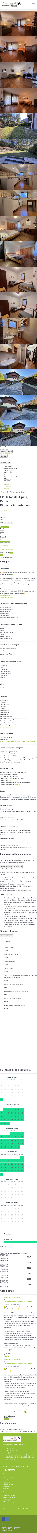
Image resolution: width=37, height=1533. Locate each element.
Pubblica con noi (8, 1484)
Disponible (8, 1239)
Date (1, 522)
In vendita (6, 1480)
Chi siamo (6, 1486)
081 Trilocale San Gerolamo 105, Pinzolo (18, 1363)
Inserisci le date (5, 542)
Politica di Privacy (8, 1502)
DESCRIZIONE (6, 463)
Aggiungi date (4, 527)
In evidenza (6, 1482)
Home (4, 1474)
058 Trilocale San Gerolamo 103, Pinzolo (18, 1301)
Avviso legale (7, 1500)
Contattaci (6, 1488)
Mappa (6, 488)
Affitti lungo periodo (9, 1478)
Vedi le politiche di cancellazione (11, 866)
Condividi (4, 456)
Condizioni (7, 486)
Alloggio (6, 484)
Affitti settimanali (8, 1476)
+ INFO (10, 780)
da (1, 517)
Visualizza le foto (6, 451)
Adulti (2, 529)
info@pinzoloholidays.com (14, 1453)
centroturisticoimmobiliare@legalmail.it (21, 1455)
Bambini (3, 537)
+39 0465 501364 (11, 1449)
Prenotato (8, 1234)
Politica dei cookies (9, 1497)
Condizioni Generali (9, 1495)
